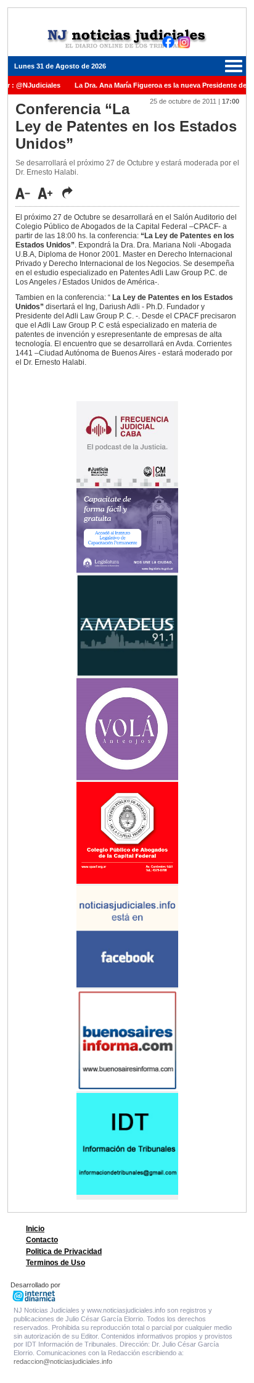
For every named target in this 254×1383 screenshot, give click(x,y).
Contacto (42, 1240)
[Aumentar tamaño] (48, 193)
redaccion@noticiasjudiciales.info (63, 1361)
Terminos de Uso (55, 1262)
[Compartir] (67, 192)
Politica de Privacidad (64, 1251)
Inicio (35, 1228)
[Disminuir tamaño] (25, 193)
